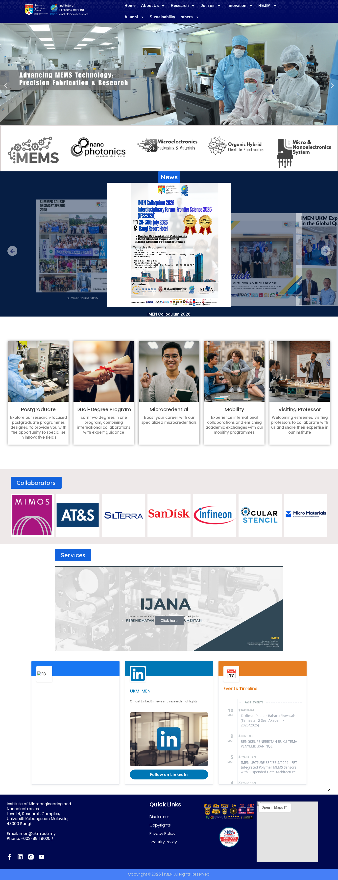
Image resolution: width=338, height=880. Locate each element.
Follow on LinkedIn (169, 774)
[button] (5, 85)
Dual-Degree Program (103, 409)
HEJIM (264, 5)
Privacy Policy (162, 833)
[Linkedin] (20, 857)
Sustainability (162, 17)
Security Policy (163, 842)
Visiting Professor (299, 409)
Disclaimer (159, 817)
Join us (208, 5)
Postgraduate (38, 409)
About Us (150, 5)
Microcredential (169, 409)
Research (180, 5)
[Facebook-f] (9, 857)
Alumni (131, 17)
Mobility (234, 409)
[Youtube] (41, 857)
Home (130, 5)
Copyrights (160, 825)
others (187, 17)
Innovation (236, 5)
